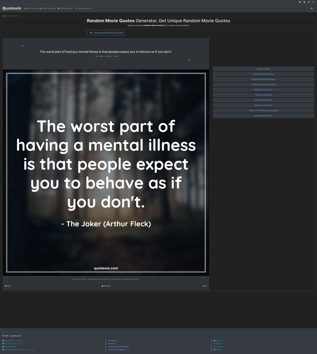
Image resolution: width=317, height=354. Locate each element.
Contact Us (112, 341)
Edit (205, 286)
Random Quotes (84, 8)
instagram (219, 347)
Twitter (218, 350)
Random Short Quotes (263, 105)
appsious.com (10, 347)
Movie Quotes (105, 279)
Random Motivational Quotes (263, 79)
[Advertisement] (263, 47)
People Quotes (117, 279)
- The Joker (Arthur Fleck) (106, 56)
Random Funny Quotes (263, 90)
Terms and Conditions (117, 350)
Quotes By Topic (66, 8)
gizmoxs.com (13, 343)
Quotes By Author (48, 8)
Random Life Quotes (263, 95)
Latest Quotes (32, 8)
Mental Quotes (93, 279)
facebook (219, 341)
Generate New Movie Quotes (108, 32)
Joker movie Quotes (79, 279)
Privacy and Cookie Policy (118, 347)
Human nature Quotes (131, 279)
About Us (111, 343)
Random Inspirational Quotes (263, 84)
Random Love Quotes (263, 100)
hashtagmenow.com (19, 350)
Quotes (4, 16)
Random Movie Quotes (263, 116)
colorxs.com (14, 341)
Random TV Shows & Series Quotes (263, 110)
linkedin (218, 343)
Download (106, 286)
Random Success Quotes (263, 74)
